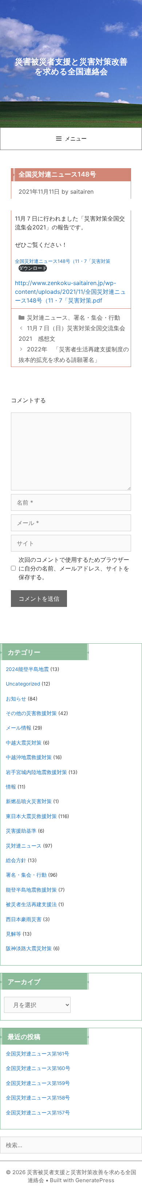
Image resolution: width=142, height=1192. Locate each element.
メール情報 (18, 728)
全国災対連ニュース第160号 (38, 1068)
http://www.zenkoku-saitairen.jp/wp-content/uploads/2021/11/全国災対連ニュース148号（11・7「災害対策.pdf (70, 291)
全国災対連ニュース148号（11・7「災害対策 (62, 261)
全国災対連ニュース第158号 (38, 1098)
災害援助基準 (21, 831)
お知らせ (16, 699)
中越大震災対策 (24, 743)
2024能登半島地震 (27, 669)
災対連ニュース (47, 317)
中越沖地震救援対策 (29, 757)
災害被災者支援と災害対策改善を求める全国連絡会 (71, 66)
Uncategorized (23, 684)
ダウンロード (33, 268)
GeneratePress (94, 1180)
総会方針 (16, 860)
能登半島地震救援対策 (31, 890)
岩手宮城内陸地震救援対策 (36, 772)
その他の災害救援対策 (31, 713)
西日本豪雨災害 (24, 919)
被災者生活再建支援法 (31, 904)
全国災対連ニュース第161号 (37, 1054)
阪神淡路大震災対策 (29, 948)
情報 (11, 787)
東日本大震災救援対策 (31, 816)
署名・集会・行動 (97, 317)
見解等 (13, 934)
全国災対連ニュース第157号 (38, 1113)
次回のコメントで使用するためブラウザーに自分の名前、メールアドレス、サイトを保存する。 (74, 568)
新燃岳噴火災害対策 (29, 801)
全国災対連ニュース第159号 (38, 1083)
